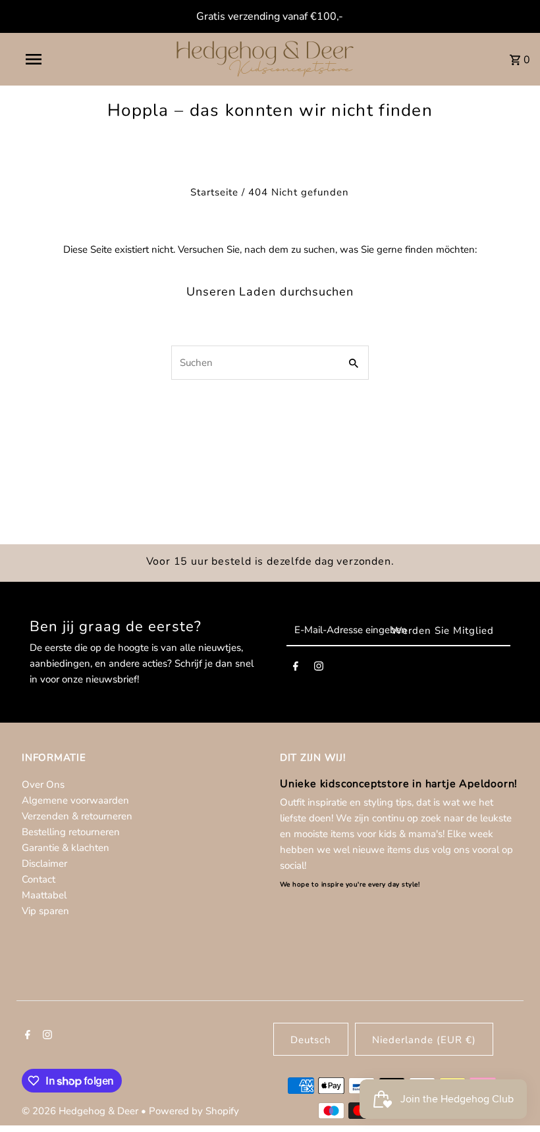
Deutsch (310, 1039)
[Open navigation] (61, 59)
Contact (38, 879)
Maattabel (44, 895)
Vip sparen (45, 910)
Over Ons (43, 784)
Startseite (214, 192)
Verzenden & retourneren (77, 816)
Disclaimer (44, 863)
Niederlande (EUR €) (424, 1039)
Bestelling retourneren (71, 831)
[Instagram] (318, 669)
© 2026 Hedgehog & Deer (81, 1111)
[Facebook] (295, 669)
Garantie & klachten (65, 847)
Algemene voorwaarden (75, 800)
